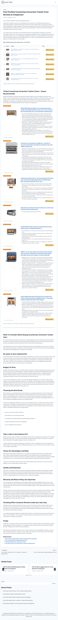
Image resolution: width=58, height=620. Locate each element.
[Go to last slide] (3, 569)
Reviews (4, 9)
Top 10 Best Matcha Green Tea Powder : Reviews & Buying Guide (18, 600)
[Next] (55, 569)
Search (3, 581)
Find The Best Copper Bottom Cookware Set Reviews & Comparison (21, 538)
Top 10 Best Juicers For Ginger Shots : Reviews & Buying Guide (20, 543)
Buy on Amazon (50, 49)
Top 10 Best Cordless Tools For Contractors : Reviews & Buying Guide (14, 552)
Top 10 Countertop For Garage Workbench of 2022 (45, 551)
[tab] (26, 575)
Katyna (5, 17)
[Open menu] (56, 2)
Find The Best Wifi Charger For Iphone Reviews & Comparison (17, 597)
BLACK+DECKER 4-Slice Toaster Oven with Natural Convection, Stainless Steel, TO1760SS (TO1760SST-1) (36, 227)
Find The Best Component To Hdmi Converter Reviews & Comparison (18, 603)
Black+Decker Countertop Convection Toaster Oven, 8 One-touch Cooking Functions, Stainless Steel (37, 208)
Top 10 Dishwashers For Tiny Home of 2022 (15, 541)
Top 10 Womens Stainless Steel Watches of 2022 (14, 594)
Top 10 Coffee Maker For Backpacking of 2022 (16, 540)
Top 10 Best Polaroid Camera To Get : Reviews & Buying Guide (17, 591)
